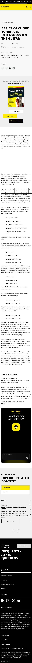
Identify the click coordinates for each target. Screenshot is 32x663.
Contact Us (4, 580)
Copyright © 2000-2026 (7, 652)
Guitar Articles (8, 22)
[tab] (15, 487)
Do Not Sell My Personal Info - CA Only (12, 648)
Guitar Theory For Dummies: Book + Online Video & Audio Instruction (15, 56)
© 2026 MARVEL (5, 661)
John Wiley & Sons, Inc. (22, 652)
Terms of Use (5, 635)
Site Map (3, 588)
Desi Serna (4, 47)
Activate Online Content (7, 584)
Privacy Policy (4, 640)
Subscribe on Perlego (16, 121)
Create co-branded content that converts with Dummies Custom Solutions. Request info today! (16, 2)
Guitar (3, 403)
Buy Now (10, 116)
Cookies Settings (5, 644)
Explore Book (16, 111)
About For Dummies (6, 576)
